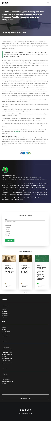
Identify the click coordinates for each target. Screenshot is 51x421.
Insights (8, 227)
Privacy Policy (6, 331)
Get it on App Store (26, 393)
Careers (5, 311)
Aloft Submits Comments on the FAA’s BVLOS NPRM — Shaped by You (9, 270)
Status (4, 327)
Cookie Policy (6, 334)
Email (6, 219)
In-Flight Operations (8, 354)
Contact (5, 317)
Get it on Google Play (26, 398)
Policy (7, 229)
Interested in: (8, 225)
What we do (5, 307)
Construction (6, 379)
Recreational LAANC (7, 358)
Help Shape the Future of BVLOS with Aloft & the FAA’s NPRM (25, 270)
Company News (9, 235)
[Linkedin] (24, 153)
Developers (5, 363)
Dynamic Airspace (7, 350)
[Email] (29, 153)
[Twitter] (27, 153)
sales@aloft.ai (17, 131)
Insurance (5, 374)
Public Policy (6, 313)
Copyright (5, 336)
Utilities (5, 383)
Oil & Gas (5, 376)
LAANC (4, 356)
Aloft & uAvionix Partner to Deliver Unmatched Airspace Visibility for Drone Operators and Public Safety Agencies (41, 273)
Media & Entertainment (8, 381)
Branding (5, 315)
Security (8, 233)
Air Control (6, 347)
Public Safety (6, 377)
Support (5, 329)
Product (8, 231)
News (4, 309)
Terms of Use (6, 333)
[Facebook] (21, 153)
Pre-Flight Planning (7, 352)
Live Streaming (6, 360)
